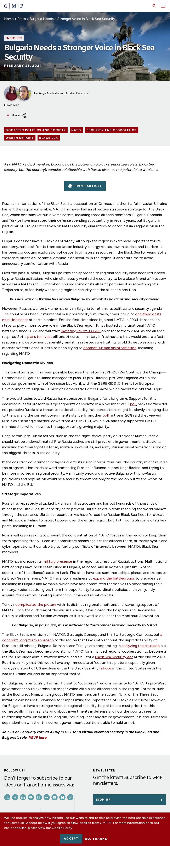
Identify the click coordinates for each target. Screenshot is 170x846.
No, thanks (96, 838)
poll (133, 404)
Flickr (47, 797)
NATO (76, 130)
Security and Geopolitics (112, 130)
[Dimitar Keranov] (24, 93)
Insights (14, 38)
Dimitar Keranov (76, 93)
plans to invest (39, 336)
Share (15, 115)
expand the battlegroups (114, 578)
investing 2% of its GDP (81, 331)
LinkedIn (23, 797)
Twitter (7, 797)
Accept (71, 838)
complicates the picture (35, 604)
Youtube (31, 797)
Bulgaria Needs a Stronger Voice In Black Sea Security (72, 19)
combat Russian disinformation (109, 348)
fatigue (105, 668)
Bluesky (62, 797)
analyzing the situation (140, 645)
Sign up (103, 799)
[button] (154, 5)
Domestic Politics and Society (36, 130)
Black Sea (48, 138)
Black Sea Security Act (114, 657)
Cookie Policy (62, 828)
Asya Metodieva (51, 93)
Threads (70, 797)
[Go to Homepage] (13, 6)
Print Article (88, 186)
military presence (57, 561)
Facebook (15, 797)
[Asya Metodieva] (11, 93)
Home (9, 19)
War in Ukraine (20, 138)
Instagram (39, 797)
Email (54, 797)
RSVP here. (37, 737)
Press (21, 19)
